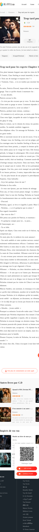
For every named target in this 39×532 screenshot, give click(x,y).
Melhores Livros (27, 511)
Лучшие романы (28, 517)
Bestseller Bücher (28, 490)
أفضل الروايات (27, 499)
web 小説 (25, 514)
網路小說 (25, 505)
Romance (11, 12)
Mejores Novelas (27, 508)
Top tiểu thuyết (27, 493)
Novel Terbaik (27, 520)
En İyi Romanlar (27, 496)
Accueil (2, 12)
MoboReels (26, 526)
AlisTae (14, 440)
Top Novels (26, 481)
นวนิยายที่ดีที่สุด (27, 523)
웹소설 (25, 487)
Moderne (14, 393)
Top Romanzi (26, 502)
